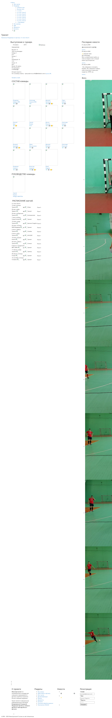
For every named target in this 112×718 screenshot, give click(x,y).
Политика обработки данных (45, 703)
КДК (15, 25)
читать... (84, 49)
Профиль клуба (16, 77)
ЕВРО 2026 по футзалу (44, 693)
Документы (17, 27)
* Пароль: (83, 700)
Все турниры (17, 24)
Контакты (16, 29)
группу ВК (48, 73)
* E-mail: (82, 691)
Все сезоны (41, 691)
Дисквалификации (43, 696)
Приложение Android (43, 705)
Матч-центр (17, 4)
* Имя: (81, 696)
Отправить (83, 704)
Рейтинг (40, 698)
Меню (12, 2)
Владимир (16, 6)
